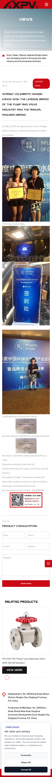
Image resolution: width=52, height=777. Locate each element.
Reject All (26, 762)
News (14, 31)
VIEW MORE (14, 670)
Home (7, 31)
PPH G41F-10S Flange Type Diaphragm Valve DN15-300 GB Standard (23, 660)
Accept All (26, 769)
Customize (26, 755)
